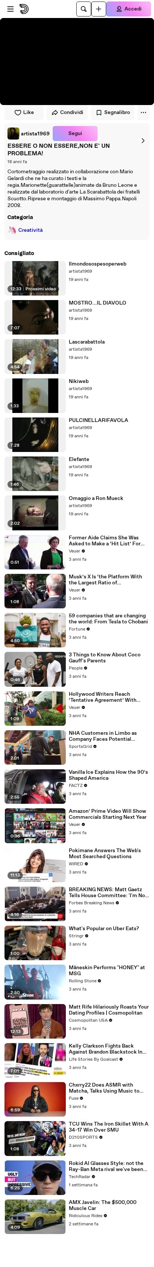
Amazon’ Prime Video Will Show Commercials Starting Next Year (108, 814)
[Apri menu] (10, 9)
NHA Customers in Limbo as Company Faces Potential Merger (103, 736)
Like (28, 112)
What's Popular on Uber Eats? (104, 929)
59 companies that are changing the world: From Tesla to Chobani (108, 619)
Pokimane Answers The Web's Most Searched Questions (105, 854)
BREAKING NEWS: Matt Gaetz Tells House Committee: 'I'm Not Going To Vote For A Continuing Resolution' (108, 893)
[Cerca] (83, 9)
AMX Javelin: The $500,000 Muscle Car (102, 1205)
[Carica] (98, 9)
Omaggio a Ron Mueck (96, 498)
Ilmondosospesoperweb (97, 264)
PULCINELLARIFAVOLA (98, 420)
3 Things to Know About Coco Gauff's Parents (105, 658)
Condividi (71, 112)
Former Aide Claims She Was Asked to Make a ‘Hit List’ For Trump (105, 541)
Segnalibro (117, 112)
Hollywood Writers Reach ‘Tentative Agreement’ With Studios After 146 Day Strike (103, 697)
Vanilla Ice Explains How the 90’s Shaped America (108, 775)
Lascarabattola (87, 342)
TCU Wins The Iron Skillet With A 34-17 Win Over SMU (108, 1127)
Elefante (79, 459)
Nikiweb (79, 381)
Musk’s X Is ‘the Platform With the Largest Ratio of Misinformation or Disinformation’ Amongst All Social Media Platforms (105, 580)
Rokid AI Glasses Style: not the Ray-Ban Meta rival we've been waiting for (106, 1166)
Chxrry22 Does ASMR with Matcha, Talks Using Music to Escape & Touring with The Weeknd (104, 1088)
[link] (28, 134)
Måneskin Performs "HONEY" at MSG (107, 971)
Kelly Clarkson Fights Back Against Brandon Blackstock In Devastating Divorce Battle (105, 1049)
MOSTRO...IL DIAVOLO (97, 303)
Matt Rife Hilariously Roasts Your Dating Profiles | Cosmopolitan (109, 1010)
